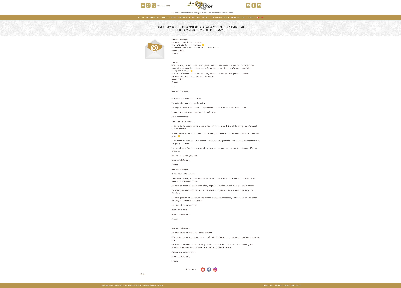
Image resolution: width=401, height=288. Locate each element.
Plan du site (268, 285)
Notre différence (238, 17)
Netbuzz (160, 285)
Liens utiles (295, 285)
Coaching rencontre (219, 17)
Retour (144, 274)
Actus (204, 17)
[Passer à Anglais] (262, 17)
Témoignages (183, 17)
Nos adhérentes (152, 17)
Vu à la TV (196, 17)
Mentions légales (282, 285)
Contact (251, 17)
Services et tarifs (168, 17)
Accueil (141, 17)
